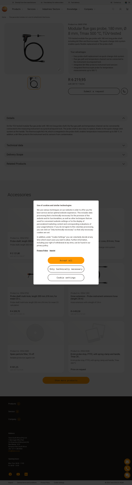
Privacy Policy (42, 251)
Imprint (52, 251)
